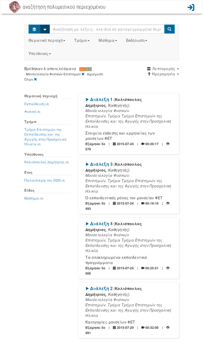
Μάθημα (106, 40)
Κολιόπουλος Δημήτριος (46, 161)
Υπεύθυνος (38, 53)
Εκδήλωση (135, 40)
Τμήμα (80, 40)
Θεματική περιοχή (46, 40)
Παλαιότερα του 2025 (44, 180)
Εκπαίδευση (36, 103)
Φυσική (32, 111)
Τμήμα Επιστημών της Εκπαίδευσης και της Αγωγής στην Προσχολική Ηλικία (45, 137)
